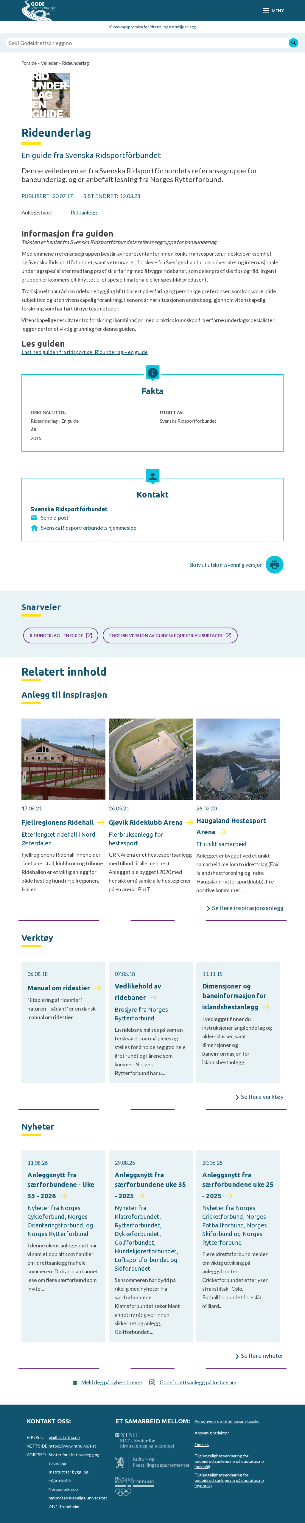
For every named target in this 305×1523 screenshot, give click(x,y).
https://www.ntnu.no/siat (72, 1445)
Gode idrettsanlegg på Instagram (198, 1382)
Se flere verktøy (262, 1096)
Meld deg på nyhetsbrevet (111, 1382)
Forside (29, 63)
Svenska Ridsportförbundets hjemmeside (88, 527)
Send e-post (55, 517)
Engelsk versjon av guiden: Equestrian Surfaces (165, 635)
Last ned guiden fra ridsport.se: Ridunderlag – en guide (84, 352)
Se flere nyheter (262, 1355)
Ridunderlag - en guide (56, 635)
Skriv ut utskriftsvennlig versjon (226, 564)
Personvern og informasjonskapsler (227, 1421)
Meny (278, 10)
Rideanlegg (84, 212)
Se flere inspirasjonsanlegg (248, 907)
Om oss (201, 1444)
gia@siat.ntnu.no (64, 1437)
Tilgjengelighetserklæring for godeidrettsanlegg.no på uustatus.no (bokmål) (229, 1461)
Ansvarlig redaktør (211, 1432)
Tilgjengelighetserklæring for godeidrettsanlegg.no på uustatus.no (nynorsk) (229, 1480)
